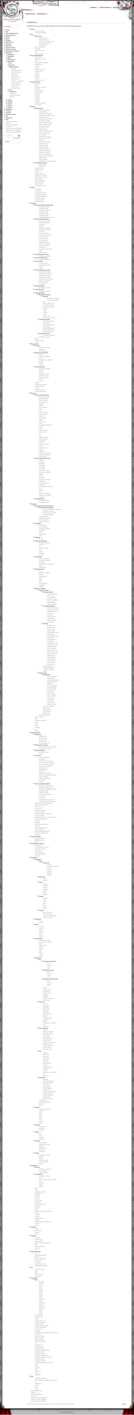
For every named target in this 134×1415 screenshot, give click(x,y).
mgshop (41, 1292)
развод (37, 731)
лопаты (41, 947)
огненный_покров (52, 688)
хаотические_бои (39, 50)
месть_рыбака (43, 134)
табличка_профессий (12, 124)
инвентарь (42, 562)
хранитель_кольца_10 (45, 453)
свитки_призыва (43, 1160)
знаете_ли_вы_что (40, 1320)
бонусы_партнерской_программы (52, 509)
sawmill (41, 1295)
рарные (41, 1158)
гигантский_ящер (43, 412)
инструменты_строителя (45, 942)
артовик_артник (39, 1241)
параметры (42, 585)
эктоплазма (38, 104)
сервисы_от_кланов (40, 1341)
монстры (41, 372)
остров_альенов (39, 340)
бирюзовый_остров (44, 206)
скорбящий (42, 484)
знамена (45, 898)
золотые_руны (43, 768)
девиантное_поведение (45, 118)
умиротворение (51, 702)
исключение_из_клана (41, 194)
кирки (40, 943)
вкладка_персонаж (44, 558)
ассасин (41, 460)
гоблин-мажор (42, 417)
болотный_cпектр (43, 400)
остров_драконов (39, 31)
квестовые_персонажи (41, 177)
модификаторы (43, 576)
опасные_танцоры (52, 599)
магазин (37, 67)
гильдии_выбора (47, 665)
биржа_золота (39, 806)
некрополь (42, 349)
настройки (41, 530)
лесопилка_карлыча (44, 280)
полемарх (37, 48)
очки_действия (43, 583)
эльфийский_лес (43, 351)
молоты (41, 949)
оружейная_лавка (48, 331)
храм (44, 314)
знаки (36, 60)
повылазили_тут (43, 143)
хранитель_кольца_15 (45, 493)
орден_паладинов (52, 600)
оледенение (50, 692)
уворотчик (41, 553)
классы (37, 722)
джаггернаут (42, 421)
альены (37, 171)
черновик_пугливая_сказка (42, 1350)
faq (35, 1381)
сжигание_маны (51, 657)
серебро (37, 97)
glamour (41, 782)
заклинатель (38, 1193)
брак (36, 718)
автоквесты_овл (39, 168)
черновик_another (39, 1351)
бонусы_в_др (38, 808)
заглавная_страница (15, 95)
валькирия (42, 467)
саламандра (42, 440)
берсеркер (42, 463)
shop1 (40, 1297)
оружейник (38, 1205)
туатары (45, 994)
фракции (37, 76)
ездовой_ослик (43, 738)
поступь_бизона (51, 648)
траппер (37, 1220)
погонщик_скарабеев (44, 479)
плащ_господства (48, 917)
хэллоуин (37, 855)
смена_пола (42, 797)
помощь (8, 123)
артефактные (13, 93)
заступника (14, 73)
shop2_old (41, 1302)
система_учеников (48, 514)
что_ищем (8, 126)
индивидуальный (43, 752)
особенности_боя (43, 375)
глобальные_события (41, 384)
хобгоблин (41, 451)
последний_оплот (44, 233)
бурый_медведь (43, 402)
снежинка (37, 99)
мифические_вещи (40, 69)
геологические (43, 1142)
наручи (45, 887)
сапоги (45, 892)
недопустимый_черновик (41, 1325)
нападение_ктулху (40, 389)
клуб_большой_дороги (53, 609)
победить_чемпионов (45, 141)
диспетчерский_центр (45, 272)
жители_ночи (50, 595)
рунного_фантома (16, 84)
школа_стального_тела (49, 317)
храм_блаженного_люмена (46, 217)
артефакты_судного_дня (46, 760)
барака (45, 987)
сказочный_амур (39, 852)
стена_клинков (51, 658)
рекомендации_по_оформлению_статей (46, 1380)
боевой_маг (42, 465)
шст (36, 52)
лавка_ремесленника (49, 328)
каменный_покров (52, 681)
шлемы (49, 875)
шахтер (37, 1223)
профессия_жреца (44, 148)
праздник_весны (43, 147)
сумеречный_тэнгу (44, 444)
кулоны (49, 871)
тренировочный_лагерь (41, 1265)
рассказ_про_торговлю (45, 154)
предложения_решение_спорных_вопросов (47, 1332)
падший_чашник (43, 437)
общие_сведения (43, 1172)
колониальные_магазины (46, 359)
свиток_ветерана (43, 776)
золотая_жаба (43, 741)
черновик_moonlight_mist (41, 1355)
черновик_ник (38, 1344)
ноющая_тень (42, 432)
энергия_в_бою (43, 45)
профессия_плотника (45, 150)
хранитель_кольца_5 (44, 454)
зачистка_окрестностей (45, 124)
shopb (40, 1309)
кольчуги (49, 870)
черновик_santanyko (40, 1360)
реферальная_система (49, 512)
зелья (40, 1133)
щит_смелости (51, 662)
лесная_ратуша (43, 129)
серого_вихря (15, 86)
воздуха (49, 965)
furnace (41, 1286)
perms (40, 1293)
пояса (44, 891)
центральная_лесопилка (45, 249)
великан (41, 403)
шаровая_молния (52, 704)
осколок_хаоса (39, 90)
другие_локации (43, 263)
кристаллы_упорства (40, 87)
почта (44, 310)
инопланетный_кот (44, 743)
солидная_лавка (43, 238)
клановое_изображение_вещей (47, 789)
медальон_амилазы (44, 133)
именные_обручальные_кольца (47, 746)
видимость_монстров (45, 1169)
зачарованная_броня (53, 636)
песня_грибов (51, 699)
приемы (45, 671)
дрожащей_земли (16, 72)
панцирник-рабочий (44, 500)
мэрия (44, 308)
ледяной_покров (51, 687)
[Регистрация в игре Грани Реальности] (52, 5)
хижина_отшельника (44, 243)
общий (36, 1234)
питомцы (37, 820)
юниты (40, 381)
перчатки (49, 873)
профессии (42, 166)
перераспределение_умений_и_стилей (45, 817)
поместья (37, 822)
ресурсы (41, 379)
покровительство (52, 646)
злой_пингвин (42, 739)
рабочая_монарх (39, 1336)
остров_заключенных (41, 1327)
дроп (36, 1244)
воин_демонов (43, 407)
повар (36, 1209)
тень (40, 488)
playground (38, 1374)
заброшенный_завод (44, 275)
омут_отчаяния (51, 694)
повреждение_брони (52, 644)
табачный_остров (43, 213)
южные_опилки (43, 252)
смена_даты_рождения (45, 794)
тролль (41, 446)
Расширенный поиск (17, 137)
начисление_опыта (44, 39)
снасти (41, 954)
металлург (38, 1202)
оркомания (42, 140)
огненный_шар (51, 690)
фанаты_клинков (51, 620)
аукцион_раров (39, 1315)
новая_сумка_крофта (45, 136)
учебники (41, 1137)
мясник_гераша (43, 430)
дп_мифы (41, 1281)
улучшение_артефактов (41, 833)
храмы (40, 268)
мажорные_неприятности (46, 131)
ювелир (37, 1225)
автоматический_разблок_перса (43, 803)
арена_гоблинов (39, 173)
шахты (40, 250)
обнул (40, 579)
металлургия (38, 1200)
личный (41, 753)
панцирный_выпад (52, 643)
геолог (36, 1188)
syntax (36, 1388)
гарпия (41, 410)
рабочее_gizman (39, 1339)
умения (41, 586)
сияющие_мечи (51, 616)
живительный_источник (45, 273)
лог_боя (41, 565)
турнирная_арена (43, 242)
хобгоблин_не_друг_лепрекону (47, 161)
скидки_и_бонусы (39, 829)
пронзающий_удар (52, 650)
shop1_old (41, 1299)
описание (37, 727)
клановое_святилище (41, 196)
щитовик (41, 555)
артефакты (42, 759)
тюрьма (41, 266)
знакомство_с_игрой (40, 1322)
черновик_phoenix (40, 1358)
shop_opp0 (42, 1307)
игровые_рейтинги (40, 838)
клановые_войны (39, 1269)
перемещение (42, 164)
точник (41, 551)
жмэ (40, 570)
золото (37, 85)
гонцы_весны (38, 845)
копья (44, 901)
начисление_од (43, 38)
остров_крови (38, 71)
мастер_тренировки (40, 1258)
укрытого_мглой (15, 88)
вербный (13, 68)
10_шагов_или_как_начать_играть (44, 1362)
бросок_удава (51, 629)
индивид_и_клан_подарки (46, 785)
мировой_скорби (47, 1017)
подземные (42, 1151)
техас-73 (41, 490)
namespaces (77, 26)
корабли (41, 361)
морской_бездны (15, 77)
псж (36, 729)
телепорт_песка (43, 240)
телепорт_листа (43, 282)
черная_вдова (43, 456)
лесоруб (37, 1198)
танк (40, 549)
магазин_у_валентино (45, 228)
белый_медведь (43, 398)
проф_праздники (39, 182)
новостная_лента (39, 840)
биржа (36, 338)
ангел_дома (38, 57)
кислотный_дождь (52, 685)
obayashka (38, 1371)
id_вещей (37, 1367)
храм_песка (42, 284)
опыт (40, 581)
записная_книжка (43, 519)
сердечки (37, 96)
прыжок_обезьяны (52, 653)
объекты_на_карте (44, 373)
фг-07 (40, 491)
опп (10, 98)
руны (40, 1135)
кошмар (41, 474)
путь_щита (38, 1334)
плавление (50, 701)
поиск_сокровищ (43, 145)
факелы (41, 1186)
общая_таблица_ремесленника (47, 1179)
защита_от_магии (39, 811)
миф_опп (11, 96)
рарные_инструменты (45, 773)
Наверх (124, 1404)
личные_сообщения (44, 521)
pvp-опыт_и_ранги (40, 80)
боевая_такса (42, 736)
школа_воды (46, 708)
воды (48, 963)
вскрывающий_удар (52, 632)
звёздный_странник (44, 472)
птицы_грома (46, 993)
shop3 (40, 1304)
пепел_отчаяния (51, 695)
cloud (36, 1364)
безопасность (42, 525)
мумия (40, 428)
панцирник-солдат (44, 502)
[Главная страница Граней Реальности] (40, 3)
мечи (44, 903)
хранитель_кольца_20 (45, 495)
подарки (41, 1283)
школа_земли (47, 711)
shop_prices (38, 1276)
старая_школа (51, 618)
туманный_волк (43, 447)
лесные (41, 1146)
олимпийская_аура (40, 1204)
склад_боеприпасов (40, 854)
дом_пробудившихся (49, 305)
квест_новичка (39, 178)
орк (40, 435)
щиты (44, 908)
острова (41, 363)
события (37, 74)
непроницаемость (52, 639)
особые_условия (39, 815)
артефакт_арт (38, 1239)
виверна (41, 405)
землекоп (37, 1195)
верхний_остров (43, 208)
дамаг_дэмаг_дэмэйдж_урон (43, 1242)
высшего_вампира (16, 70)
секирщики (50, 614)
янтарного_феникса (48, 998)
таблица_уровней (43, 548)
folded (36, 1366)
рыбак (36, 1212)
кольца (49, 868)
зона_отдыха (46, 322)
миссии (41, 370)
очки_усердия (38, 92)
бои (36, 1253)
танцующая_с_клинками (45, 486)
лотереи (37, 388)
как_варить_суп (43, 127)
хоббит (41, 449)
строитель (37, 1214)
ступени (37, 1216)
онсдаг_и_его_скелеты (45, 138)
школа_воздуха (47, 709)
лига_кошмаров (51, 597)
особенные (42, 1128)
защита (41, 574)
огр (40, 433)
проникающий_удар (52, 651)
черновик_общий (39, 1348)
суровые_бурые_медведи (46, 155)
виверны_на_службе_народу (47, 115)
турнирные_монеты (40, 103)
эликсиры (41, 1139)
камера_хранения (39, 1246)
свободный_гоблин (44, 483)
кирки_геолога (43, 945)
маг (40, 546)
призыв (45, 1021)
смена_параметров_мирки (42, 831)
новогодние (42, 1126)
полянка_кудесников (44, 229)
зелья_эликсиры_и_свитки (46, 764)
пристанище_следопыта (45, 234)
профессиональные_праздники (43, 1211)
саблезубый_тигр (43, 439)
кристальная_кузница (53, 300)
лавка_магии (46, 326)
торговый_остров (43, 215)
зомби (40, 423)
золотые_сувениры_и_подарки (43, 813)
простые (41, 1130)
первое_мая (38, 850)
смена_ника (42, 796)
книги (44, 899)
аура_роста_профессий (41, 804)
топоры (45, 906)
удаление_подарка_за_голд (46, 799)
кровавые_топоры (52, 611)
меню (36, 724)
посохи (41, 1119)
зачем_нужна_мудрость (45, 122)
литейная (41, 226)
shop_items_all (39, 1274)
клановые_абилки (40, 198)
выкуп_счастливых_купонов (46, 762)
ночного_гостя (15, 79)
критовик (41, 544)
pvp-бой (37, 78)
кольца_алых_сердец (45, 748)
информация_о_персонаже (46, 563)
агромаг (37, 382)
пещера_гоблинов (44, 377)
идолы (40, 358)
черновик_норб (39, 1346)
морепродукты (43, 1147)
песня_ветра (50, 697)
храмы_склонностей (44, 245)
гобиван (41, 416)
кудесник (37, 1197)
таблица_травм (39, 1218)
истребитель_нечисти (41, 175)
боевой (37, 1228)
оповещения (42, 534)
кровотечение (51, 637)
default (40, 1285)
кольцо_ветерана (48, 914)
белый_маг (42, 461)
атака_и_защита (39, 716)
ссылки (41, 535)
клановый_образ (43, 790)
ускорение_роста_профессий (43, 1221)
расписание (38, 1260)
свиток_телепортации (45, 778)
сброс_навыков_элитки (41, 827)
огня (48, 968)
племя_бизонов (51, 602)
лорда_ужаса (15, 75)
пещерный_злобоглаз (41, 32)
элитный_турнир (39, 53)
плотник (37, 1207)
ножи (44, 905)
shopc (40, 1311)
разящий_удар (51, 655)
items (36, 1271)
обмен (36, 725)
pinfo (36, 1272)
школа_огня (46, 713)
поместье (41, 231)
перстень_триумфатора (49, 915)
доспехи (49, 864)
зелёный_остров (43, 212)
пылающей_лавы (16, 82)
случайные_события (40, 185)
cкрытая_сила (51, 664)
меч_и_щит (50, 613)
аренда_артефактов (44, 757)
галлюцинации (51, 678)
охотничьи (42, 1149)
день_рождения (43, 527)
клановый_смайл (43, 792)
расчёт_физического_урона (46, 41)
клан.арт (41, 771)
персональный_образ (40, 819)
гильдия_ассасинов (52, 593)
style (36, 1387)
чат (36, 1343)
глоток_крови (50, 634)
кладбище (41, 224)
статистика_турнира (40, 1264)
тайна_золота (42, 157)
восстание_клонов (44, 117)
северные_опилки (44, 236)
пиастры (37, 94)
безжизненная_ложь (44, 110)
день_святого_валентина (42, 847)
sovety (36, 1385)
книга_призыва (43, 1170)
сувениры (41, 1183)
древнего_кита (47, 989)
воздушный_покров (52, 676)
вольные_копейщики (52, 607)
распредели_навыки (44, 152)
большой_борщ (43, 111)
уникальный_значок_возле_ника (48, 801)
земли (49, 966)
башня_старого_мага (49, 303)
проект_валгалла (52, 604)
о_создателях (38, 1329)
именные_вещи (43, 769)
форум (37, 841)
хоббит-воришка (43, 159)
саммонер (41, 481)
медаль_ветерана (40, 180)
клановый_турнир (39, 199)
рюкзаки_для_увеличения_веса (47, 775)
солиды (37, 101)
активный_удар (51, 627)
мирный (37, 1232)
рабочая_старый (39, 1337)
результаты (38, 1262)
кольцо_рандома (39, 386)
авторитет (37, 83)
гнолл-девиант (43, 414)
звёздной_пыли (47, 1014)
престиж (41, 365)
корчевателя (46, 991)
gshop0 (41, 1290)
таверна (45, 312)
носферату (42, 477)
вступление (38, 191)
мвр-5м (41, 475)
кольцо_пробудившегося (41, 62)
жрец (36, 1190)
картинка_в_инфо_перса (45, 787)
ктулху (41, 426)
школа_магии (46, 315)
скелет (41, 442)
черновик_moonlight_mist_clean (43, 1357)
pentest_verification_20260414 (14, 128)
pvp (36, 1249)
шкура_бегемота (51, 660)
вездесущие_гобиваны (45, 113)
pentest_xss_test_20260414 (13, 132)
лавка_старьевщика (48, 329)
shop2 (40, 1300)
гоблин (41, 419)
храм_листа (42, 247)
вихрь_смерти (51, 630)
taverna (41, 1313)
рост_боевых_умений (45, 43)
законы (37, 1318)
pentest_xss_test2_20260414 (13, 130)
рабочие (37, 826)
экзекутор (41, 497)
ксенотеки (37, 88)
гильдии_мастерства (44, 220)
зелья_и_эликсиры (44, 125)
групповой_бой (39, 1316)
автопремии (38, 189)
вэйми (40, 409)
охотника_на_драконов (17, 81)
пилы (40, 952)
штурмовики (50, 621)
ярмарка (37, 834)
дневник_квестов (43, 516)
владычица (42, 468)
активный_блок (51, 625)
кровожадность (39, 64)
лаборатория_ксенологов (46, 278)
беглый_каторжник (44, 396)
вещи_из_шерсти (47, 912)
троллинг (37, 1248)
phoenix (37, 1373)
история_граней (39, 1323)
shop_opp (41, 1306)
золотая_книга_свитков (45, 766)
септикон (37, 73)
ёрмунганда (46, 1000)
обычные (41, 1156)
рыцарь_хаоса (39, 183)
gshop (40, 1288)
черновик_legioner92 (40, 1353)
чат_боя (41, 539)
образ (40, 532)
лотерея (37, 66)
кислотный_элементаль (45, 424)
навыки (41, 578)
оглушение (50, 641)
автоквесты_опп (39, 169)
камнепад (49, 683)
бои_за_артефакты (40, 46)
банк (44, 301)
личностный (38, 1230)
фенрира (45, 996)
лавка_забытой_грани (49, 324)
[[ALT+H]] (12, 12)
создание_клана (39, 201)
